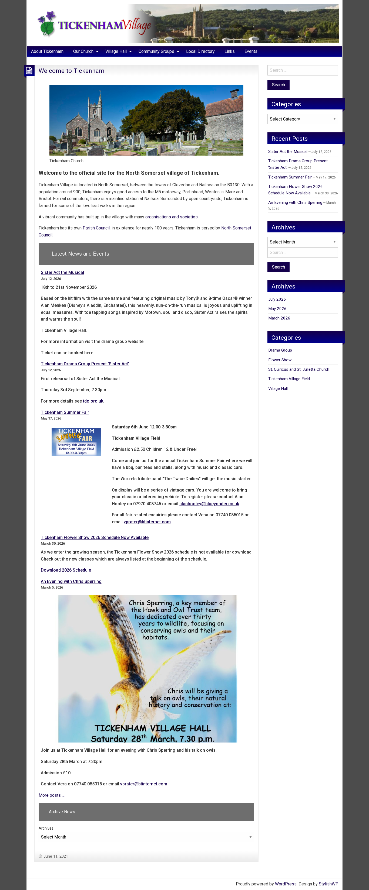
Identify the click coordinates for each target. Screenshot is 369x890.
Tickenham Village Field (289, 378)
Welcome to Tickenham (72, 70)
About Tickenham (47, 51)
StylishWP (328, 883)
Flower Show (279, 360)
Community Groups (156, 51)
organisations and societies (171, 216)
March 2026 (279, 318)
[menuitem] (47, 51)
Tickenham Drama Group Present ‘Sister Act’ (85, 363)
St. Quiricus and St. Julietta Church (298, 369)
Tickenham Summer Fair (65, 412)
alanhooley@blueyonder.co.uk (209, 503)
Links (229, 51)
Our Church (83, 51)
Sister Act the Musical (62, 272)
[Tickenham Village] (184, 23)
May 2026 (277, 308)
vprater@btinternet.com (147, 521)
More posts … (52, 795)
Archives (46, 828)
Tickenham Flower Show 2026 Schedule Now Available (95, 537)
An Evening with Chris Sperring (71, 581)
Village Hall (116, 51)
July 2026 (277, 299)
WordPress (286, 883)
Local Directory (200, 51)
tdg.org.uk (93, 401)
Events (250, 51)
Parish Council (96, 228)
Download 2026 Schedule (66, 570)
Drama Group (280, 350)
